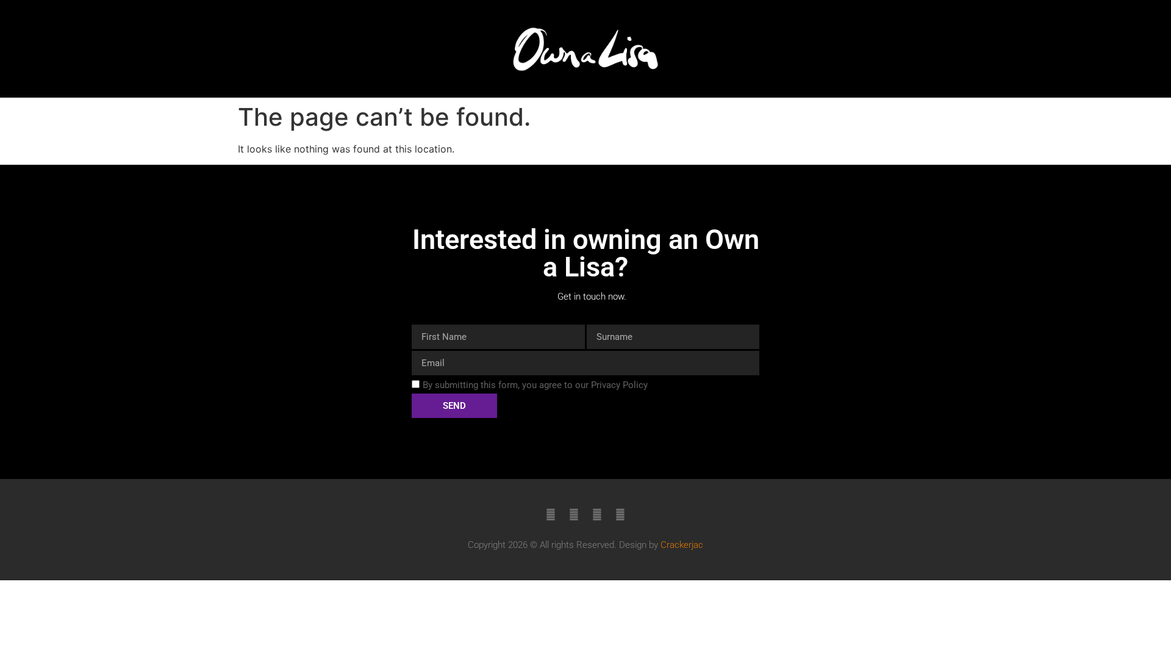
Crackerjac (682, 544)
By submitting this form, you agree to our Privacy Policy (535, 385)
